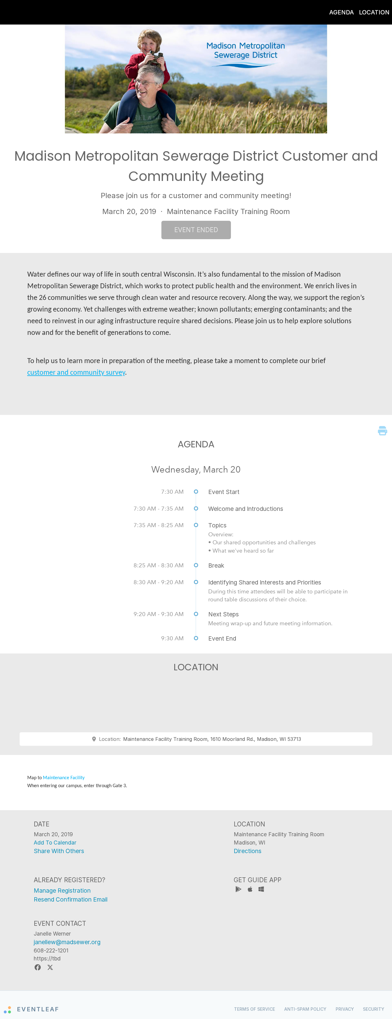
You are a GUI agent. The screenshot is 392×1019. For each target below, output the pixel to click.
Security (373, 1009)
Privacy (345, 1009)
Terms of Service (254, 1009)
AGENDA (341, 12)
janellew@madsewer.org (67, 942)
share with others (59, 851)
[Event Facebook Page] (38, 967)
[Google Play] (239, 890)
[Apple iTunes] (250, 890)
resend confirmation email (70, 899)
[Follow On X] (50, 967)
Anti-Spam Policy (305, 1009)
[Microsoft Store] (261, 890)
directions (248, 851)
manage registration (62, 890)
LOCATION (374, 12)
